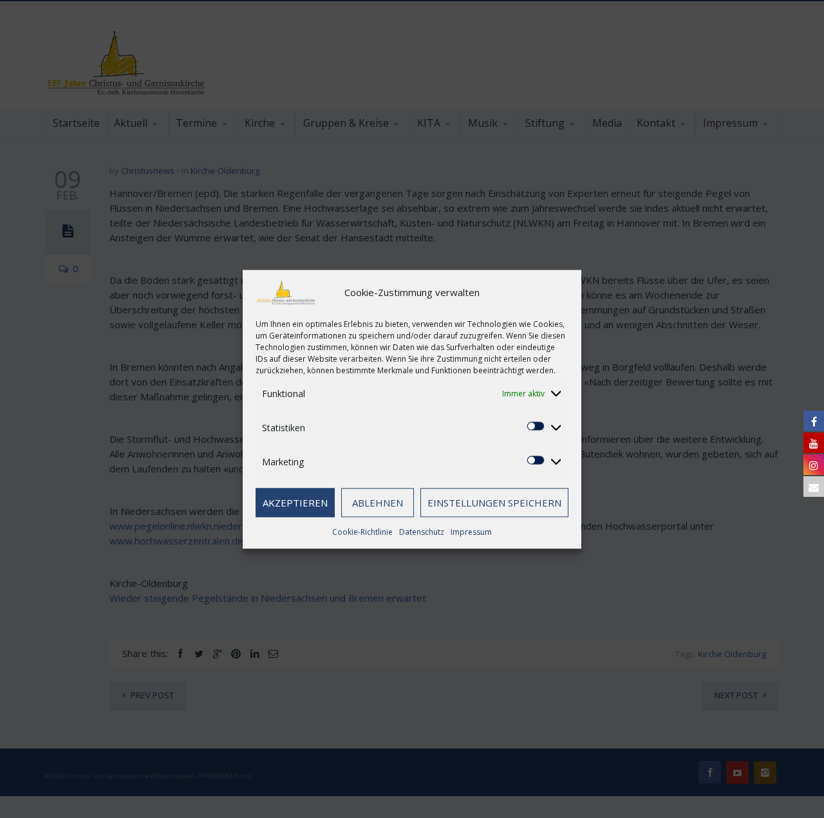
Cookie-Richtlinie (362, 531)
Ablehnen (377, 502)
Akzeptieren (295, 502)
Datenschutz (421, 531)
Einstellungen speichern (494, 502)
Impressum (471, 531)
